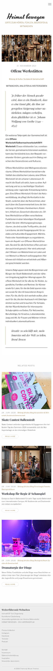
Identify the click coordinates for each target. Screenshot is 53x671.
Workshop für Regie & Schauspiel (23, 493)
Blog (32, 413)
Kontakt (4, 650)
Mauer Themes (33, 669)
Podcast (5, 642)
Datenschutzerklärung (10, 655)
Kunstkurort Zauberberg (11, 616)
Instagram (5, 633)
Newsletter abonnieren (10, 661)
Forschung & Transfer (42, 487)
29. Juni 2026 (9, 413)
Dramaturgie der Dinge (17, 567)
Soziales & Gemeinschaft (33, 79)
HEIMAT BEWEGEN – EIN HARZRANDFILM (18, 622)
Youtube (5, 639)
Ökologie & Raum (8, 489)
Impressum (6, 653)
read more (10, 436)
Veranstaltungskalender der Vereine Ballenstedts (20, 619)
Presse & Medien (8, 630)
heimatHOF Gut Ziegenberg (12, 614)
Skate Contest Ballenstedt (18, 420)
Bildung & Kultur (16, 79)
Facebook (5, 636)
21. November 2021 (27, 66)
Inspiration (6, 658)
